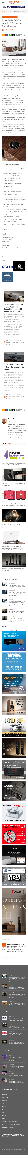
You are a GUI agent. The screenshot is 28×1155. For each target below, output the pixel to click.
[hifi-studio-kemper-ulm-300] (7, 270)
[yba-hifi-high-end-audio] (14, 886)
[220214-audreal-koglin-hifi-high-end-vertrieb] (14, 822)
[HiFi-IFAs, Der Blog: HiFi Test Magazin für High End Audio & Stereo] (14, 2)
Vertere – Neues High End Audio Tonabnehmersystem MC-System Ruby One (17, 1035)
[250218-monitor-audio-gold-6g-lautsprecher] (14, 757)
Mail (3, 1112)
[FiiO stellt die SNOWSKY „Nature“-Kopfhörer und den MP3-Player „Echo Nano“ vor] (14, 515)
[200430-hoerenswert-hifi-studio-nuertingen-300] (7, 281)
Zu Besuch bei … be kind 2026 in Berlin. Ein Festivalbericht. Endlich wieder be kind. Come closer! (17, 1059)
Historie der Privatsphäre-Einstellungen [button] (11, 1124)
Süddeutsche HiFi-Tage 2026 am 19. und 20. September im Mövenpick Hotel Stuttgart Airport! (16, 946)
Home (3, 1118)
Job (2, 1109)
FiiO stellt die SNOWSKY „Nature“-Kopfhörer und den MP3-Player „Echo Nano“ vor (14, 526)
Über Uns (4, 1115)
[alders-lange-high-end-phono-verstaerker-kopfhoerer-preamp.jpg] (14, 800)
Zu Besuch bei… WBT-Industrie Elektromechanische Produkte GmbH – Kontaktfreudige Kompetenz (17, 1082)
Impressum (4, 1094)
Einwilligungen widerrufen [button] (8, 1127)
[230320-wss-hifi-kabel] (14, 671)
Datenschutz (5, 1097)
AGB (3, 1103)
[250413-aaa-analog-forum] (14, 693)
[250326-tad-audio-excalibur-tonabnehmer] (14, 736)
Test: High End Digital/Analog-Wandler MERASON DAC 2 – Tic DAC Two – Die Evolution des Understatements (17, 1005)
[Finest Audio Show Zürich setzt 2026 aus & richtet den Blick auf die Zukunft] (14, 454)
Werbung (4, 1106)
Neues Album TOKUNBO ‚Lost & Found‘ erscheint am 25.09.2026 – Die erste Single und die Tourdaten (17, 594)
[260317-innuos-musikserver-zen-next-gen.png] (14, 864)
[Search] (5, 2)
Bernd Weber (10, 29)
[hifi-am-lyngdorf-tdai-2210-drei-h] (14, 650)
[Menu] (3, 2)
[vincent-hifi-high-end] (14, 779)
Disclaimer (4, 1100)
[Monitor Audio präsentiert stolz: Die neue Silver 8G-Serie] (14, 560)
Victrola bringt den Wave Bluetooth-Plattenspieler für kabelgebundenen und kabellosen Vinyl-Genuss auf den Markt (12, 548)
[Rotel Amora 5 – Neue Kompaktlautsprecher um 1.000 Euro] (14, 474)
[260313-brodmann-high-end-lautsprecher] (14, 935)
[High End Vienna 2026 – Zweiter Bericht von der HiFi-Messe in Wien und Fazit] (4, 1066)
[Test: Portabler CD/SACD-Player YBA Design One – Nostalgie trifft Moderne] (4, 611)
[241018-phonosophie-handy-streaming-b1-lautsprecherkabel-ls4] (14, 843)
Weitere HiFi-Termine (7, 957)
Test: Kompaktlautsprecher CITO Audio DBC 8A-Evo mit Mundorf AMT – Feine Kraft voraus (17, 620)
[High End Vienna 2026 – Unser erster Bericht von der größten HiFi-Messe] (4, 1073)
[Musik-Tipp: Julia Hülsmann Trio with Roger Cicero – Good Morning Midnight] (4, 584)
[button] (3, 35)
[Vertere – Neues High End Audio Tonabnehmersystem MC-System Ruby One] (14, 495)
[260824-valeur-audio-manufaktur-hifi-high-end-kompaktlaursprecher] (14, 714)
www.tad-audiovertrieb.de (12, 250)
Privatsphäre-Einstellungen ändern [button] (10, 1121)
